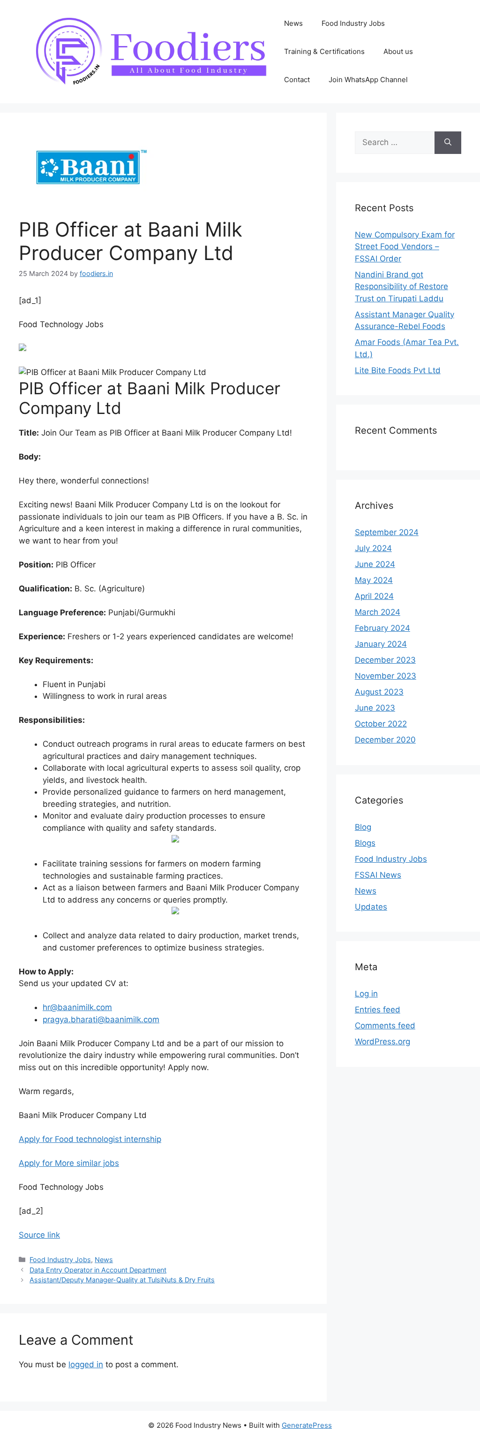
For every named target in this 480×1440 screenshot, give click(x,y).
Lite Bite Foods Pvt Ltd (398, 370)
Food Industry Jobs (353, 23)
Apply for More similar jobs (69, 1163)
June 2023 (375, 707)
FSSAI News (378, 875)
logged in (85, 1364)
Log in (366, 993)
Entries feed (377, 1009)
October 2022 (381, 723)
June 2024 (375, 564)
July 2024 (373, 548)
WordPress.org (382, 1041)
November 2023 (385, 676)
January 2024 (381, 644)
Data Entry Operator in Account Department (98, 1270)
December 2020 (385, 739)
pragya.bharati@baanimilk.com (101, 1019)
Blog (363, 827)
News (293, 23)
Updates (371, 906)
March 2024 (377, 612)
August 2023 (379, 692)
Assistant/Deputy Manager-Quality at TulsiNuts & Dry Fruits (122, 1280)
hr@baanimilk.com (77, 1007)
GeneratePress (307, 1425)
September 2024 (387, 532)
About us (398, 51)
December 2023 (385, 660)
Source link (39, 1235)
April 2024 (374, 596)
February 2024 (382, 628)
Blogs (365, 843)
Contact (297, 79)
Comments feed (385, 1025)
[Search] (448, 142)
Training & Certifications (324, 51)
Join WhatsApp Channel (368, 79)
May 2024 (374, 580)
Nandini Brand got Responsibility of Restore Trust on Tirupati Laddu (401, 286)
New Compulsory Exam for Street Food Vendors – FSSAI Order (405, 246)
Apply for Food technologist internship (90, 1139)
